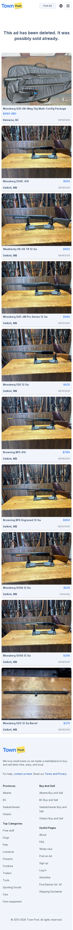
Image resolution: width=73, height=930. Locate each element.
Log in (42, 870)
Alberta (7, 792)
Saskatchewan (11, 807)
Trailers (7, 873)
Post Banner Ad (48, 884)
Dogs (6, 837)
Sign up (43, 863)
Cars (5, 894)
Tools (6, 880)
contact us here (23, 773)
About (42, 834)
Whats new (45, 848)
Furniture (8, 865)
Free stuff (8, 830)
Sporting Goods (12, 887)
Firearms (8, 858)
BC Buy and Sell (48, 799)
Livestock (8, 851)
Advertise (44, 877)
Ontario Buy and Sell (51, 818)
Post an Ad (45, 856)
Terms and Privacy (55, 773)
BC (4, 799)
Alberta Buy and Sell (51, 792)
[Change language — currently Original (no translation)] (61, 6)
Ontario (7, 814)
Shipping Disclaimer (50, 891)
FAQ (41, 841)
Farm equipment (12, 901)
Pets (5, 844)
